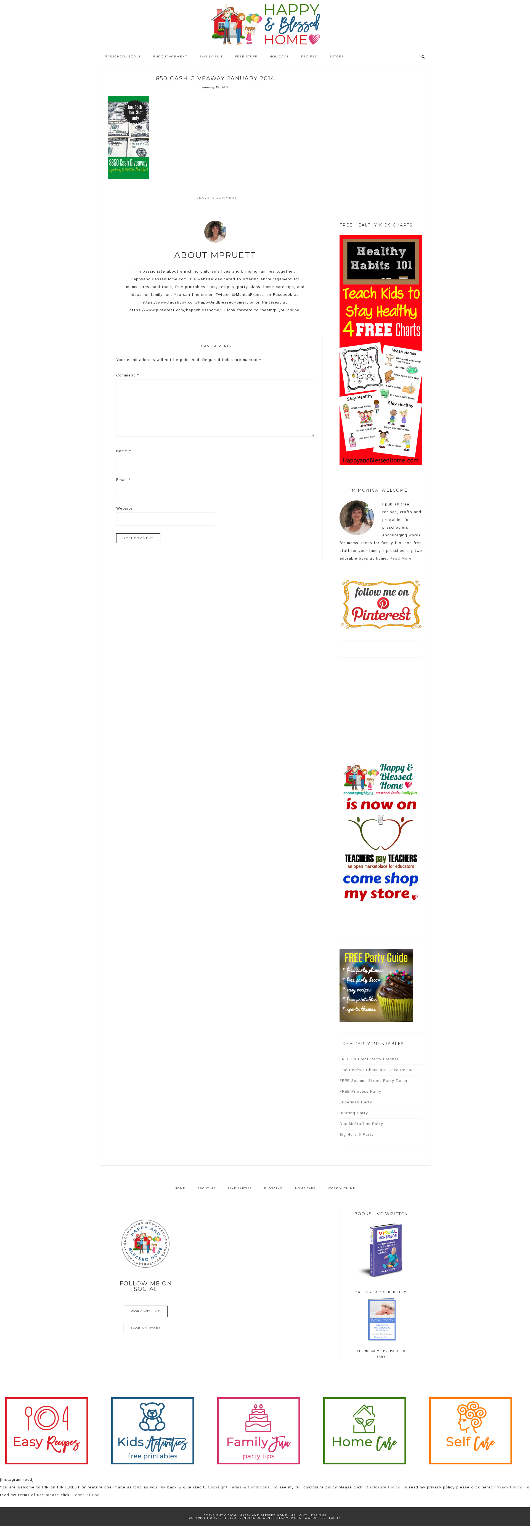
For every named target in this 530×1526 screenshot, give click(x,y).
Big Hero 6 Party (357, 1134)
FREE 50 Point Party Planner (369, 1059)
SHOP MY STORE (145, 1328)
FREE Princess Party (360, 1091)
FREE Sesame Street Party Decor (374, 1081)
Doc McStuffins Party (361, 1124)
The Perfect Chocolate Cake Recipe (377, 1070)
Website (124, 508)
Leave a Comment (217, 197)
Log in (335, 1517)
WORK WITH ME (145, 1311)
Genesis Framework (282, 1517)
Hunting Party (354, 1113)
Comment (127, 375)
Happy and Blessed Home (265, 25)
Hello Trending (240, 1517)
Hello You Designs (308, 1515)
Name (123, 451)
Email (123, 480)
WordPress (315, 1517)
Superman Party (356, 1102)
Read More (401, 558)
